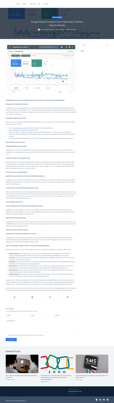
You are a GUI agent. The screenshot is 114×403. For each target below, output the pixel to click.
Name (9, 315)
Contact (46, 3)
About (25, 3)
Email (33, 315)
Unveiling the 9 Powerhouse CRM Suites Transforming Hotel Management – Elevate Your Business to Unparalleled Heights (56, 377)
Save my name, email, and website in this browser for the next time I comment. (26, 335)
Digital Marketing (57, 17)
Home (18, 3)
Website (57, 315)
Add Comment (11, 320)
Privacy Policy (72, 393)
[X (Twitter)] (32, 297)
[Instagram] (97, 4)
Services (32, 3)
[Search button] (106, 45)
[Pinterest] (101, 4)
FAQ (39, 3)
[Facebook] (104, 4)
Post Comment (11, 339)
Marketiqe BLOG (73, 389)
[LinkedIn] (107, 4)
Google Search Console (20, 128)
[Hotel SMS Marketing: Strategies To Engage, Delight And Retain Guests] (92, 364)
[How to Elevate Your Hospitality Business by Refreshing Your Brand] (22, 364)
